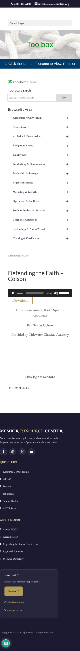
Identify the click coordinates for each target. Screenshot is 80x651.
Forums (6, 486)
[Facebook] (3, 451)
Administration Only (18, 255)
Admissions (41, 126)
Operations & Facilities (41, 201)
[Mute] (56, 293)
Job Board (7, 493)
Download (20, 300)
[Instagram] (12, 451)
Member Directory (12, 558)
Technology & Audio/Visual (41, 228)
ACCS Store (9, 508)
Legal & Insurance (41, 182)
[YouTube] (31, 451)
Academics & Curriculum (41, 117)
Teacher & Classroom (41, 219)
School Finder (9, 501)
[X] (22, 451)
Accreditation (9, 536)
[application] (40, 293)
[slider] (64, 292)
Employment (41, 154)
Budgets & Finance (41, 145)
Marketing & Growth (41, 191)
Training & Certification (41, 238)
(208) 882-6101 (14, 610)
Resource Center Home (15, 471)
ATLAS (6, 479)
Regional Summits (12, 551)
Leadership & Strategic (41, 173)
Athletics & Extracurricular (41, 136)
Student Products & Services (41, 210)
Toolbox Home (24, 82)
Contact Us (14, 591)
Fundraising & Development (41, 163)
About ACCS (9, 529)
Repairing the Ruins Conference (20, 544)
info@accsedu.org (15, 601)
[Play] (13, 293)
